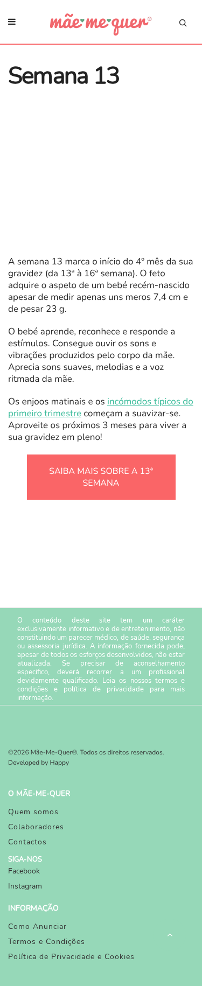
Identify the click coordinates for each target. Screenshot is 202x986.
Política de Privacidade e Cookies (71, 957)
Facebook (24, 871)
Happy (59, 763)
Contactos (27, 842)
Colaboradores (36, 827)
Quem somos (33, 812)
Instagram (25, 886)
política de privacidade (104, 689)
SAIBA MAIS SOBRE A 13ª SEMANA (101, 477)
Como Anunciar (37, 926)
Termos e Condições (46, 941)
